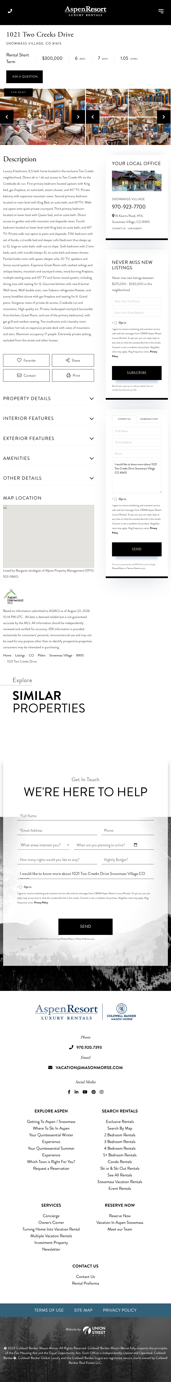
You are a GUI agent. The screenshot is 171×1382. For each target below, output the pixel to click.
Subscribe (137, 372)
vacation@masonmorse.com (89, 1068)
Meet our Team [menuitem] (120, 1229)
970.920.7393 (10, 11)
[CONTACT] (24, 76)
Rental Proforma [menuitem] (85, 1283)
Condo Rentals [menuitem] (120, 1162)
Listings (20, 655)
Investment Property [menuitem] (51, 1243)
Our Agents (135, 228)
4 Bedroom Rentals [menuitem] (120, 1148)
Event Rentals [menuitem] (119, 1188)
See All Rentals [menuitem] (120, 1175)
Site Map (83, 1310)
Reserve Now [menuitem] (120, 1216)
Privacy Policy (117, 568)
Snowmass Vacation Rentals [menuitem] (119, 1182)
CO (31, 655)
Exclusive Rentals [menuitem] (120, 1122)
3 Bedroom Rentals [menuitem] (120, 1142)
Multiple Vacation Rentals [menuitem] (51, 1236)
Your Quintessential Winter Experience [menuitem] (51, 1138)
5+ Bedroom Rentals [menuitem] (120, 1155)
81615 (80, 655)
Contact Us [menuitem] (85, 1277)
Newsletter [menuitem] (51, 1249)
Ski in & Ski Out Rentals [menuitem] (120, 1168)
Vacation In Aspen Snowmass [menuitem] (119, 1222)
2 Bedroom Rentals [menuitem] (120, 1135)
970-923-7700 (129, 207)
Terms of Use (49, 1310)
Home (7, 655)
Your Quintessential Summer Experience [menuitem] (51, 1151)
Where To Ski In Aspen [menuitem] (51, 1128)
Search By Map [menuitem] (119, 1128)
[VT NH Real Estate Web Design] (85, 1331)
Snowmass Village (60, 655)
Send (137, 549)
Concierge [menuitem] (51, 1216)
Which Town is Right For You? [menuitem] (51, 1162)
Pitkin (41, 655)
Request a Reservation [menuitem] (51, 1168)
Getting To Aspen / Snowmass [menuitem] (51, 1122)
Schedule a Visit (149, 419)
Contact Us (119, 228)
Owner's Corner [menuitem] (51, 1222)
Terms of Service (134, 568)
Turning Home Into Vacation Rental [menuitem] (51, 1229)
